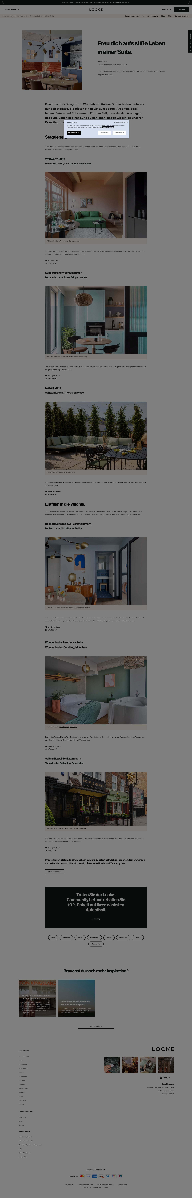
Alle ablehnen (104, 132)
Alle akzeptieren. (119, 132)
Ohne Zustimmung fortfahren (121, 122)
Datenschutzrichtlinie (108, 127)
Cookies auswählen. (74, 132)
